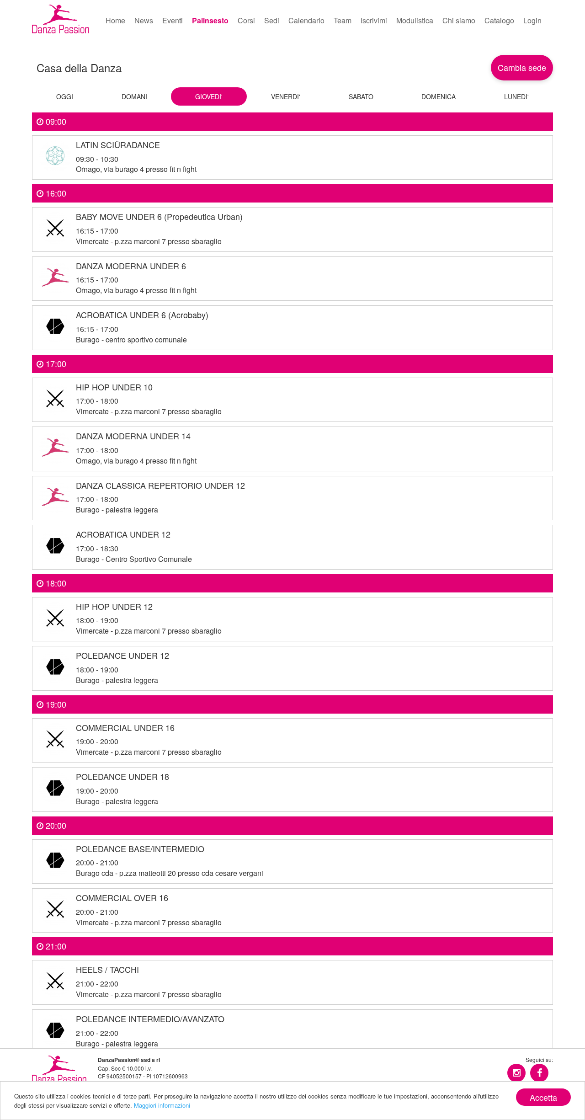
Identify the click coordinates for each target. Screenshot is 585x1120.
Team (342, 20)
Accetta (543, 1097)
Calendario (306, 20)
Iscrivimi (374, 20)
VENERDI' (285, 96)
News (143, 20)
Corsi (246, 20)
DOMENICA (438, 96)
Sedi (271, 20)
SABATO (361, 96)
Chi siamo (458, 20)
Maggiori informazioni (162, 1105)
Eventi (172, 20)
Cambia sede (522, 67)
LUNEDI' (516, 96)
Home (115, 20)
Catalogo (499, 20)
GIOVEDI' (209, 96)
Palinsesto (210, 20)
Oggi (64, 96)
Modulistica (414, 20)
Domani (134, 96)
